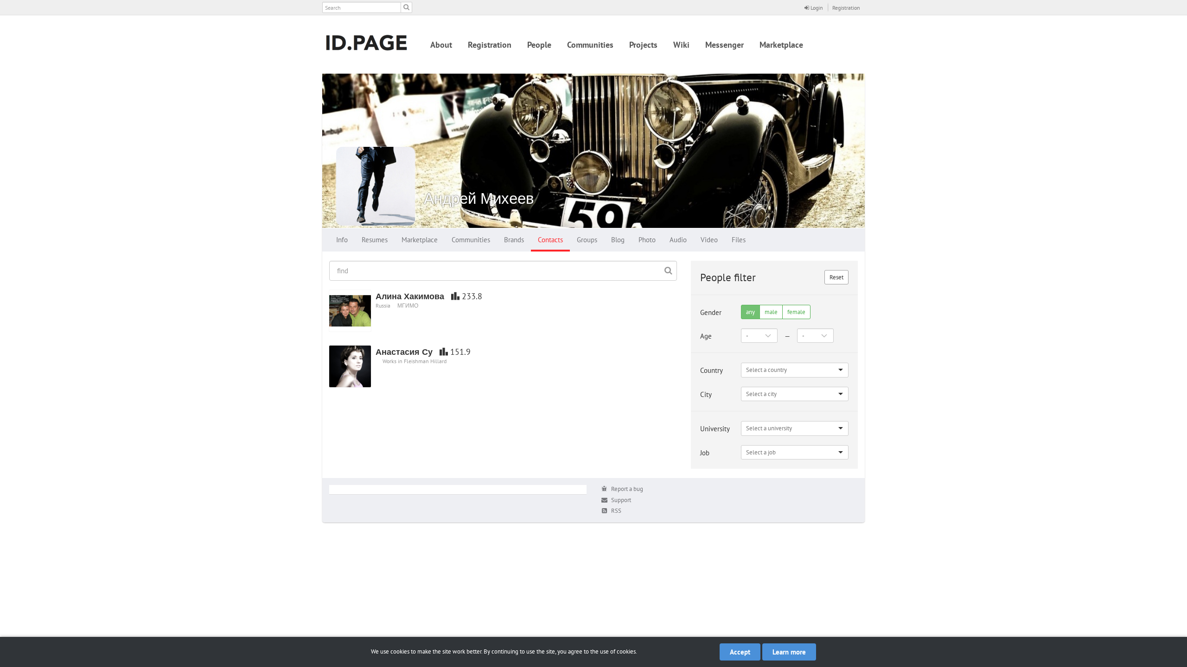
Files (739, 239)
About (441, 44)
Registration (846, 7)
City (706, 394)
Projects (643, 44)
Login (816, 7)
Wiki (681, 44)
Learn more (789, 652)
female (796, 312)
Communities (590, 44)
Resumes (375, 239)
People (539, 44)
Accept (740, 652)
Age (706, 336)
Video (709, 239)
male (771, 312)
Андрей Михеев (479, 198)
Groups (587, 239)
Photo (647, 239)
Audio (678, 239)
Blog (618, 239)
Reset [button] (836, 277)
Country (711, 370)
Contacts (550, 239)
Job (704, 452)
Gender (710, 312)
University (715, 428)
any (750, 312)
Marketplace (781, 44)
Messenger (724, 44)
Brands (514, 239)
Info (342, 239)
